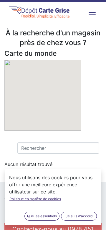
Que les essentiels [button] (42, 216)
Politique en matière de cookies (35, 199)
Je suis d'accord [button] (79, 216)
